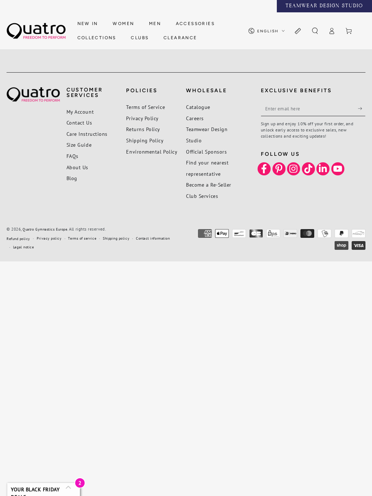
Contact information (153, 238)
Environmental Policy (151, 151)
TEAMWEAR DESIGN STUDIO (324, 6)
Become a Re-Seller (208, 184)
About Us (77, 167)
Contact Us (79, 122)
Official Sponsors (206, 151)
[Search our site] (314, 31)
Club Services (202, 195)
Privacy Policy (142, 118)
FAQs (72, 156)
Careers (195, 118)
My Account (80, 111)
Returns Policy (143, 129)
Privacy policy (49, 238)
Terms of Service (145, 106)
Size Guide (79, 144)
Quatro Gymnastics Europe (45, 229)
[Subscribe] (361, 108)
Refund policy (18, 238)
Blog (71, 178)
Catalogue (198, 106)
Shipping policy (116, 238)
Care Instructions (87, 133)
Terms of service (82, 238)
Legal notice (23, 247)
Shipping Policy (144, 140)
